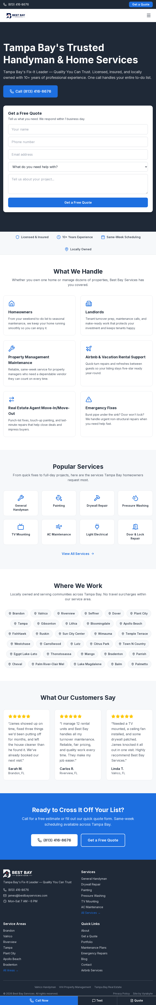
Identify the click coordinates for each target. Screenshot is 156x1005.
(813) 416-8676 (57, 840)
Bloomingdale (100, 623)
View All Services (75, 554)
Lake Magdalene (90, 664)
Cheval (17, 664)
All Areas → (10, 970)
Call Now (41, 1000)
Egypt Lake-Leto (25, 654)
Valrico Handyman (45, 987)
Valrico (43, 613)
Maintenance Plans (93, 947)
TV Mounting (90, 901)
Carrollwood (52, 643)
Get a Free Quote (78, 202)
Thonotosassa (61, 654)
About (85, 930)
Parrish (141, 654)
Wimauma (105, 633)
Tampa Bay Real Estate (108, 987)
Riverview (68, 613)
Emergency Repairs (94, 953)
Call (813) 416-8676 (33, 91)
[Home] (15, 15)
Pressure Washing (93, 895)
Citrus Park (101, 643)
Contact (86, 964)
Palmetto (141, 664)
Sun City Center (74, 633)
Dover (116, 613)
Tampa (23, 623)
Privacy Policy (121, 993)
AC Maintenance (92, 907)
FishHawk (19, 633)
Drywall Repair (91, 884)
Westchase (22, 643)
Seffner (93, 613)
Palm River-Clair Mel (50, 664)
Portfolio (87, 942)
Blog (84, 959)
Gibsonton (48, 623)
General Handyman (94, 878)
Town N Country (134, 643)
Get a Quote (141, 4)
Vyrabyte (147, 993)
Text (99, 1000)
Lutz (77, 643)
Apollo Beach (133, 623)
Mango (90, 654)
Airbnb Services (92, 970)
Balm (118, 664)
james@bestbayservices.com (27, 895)
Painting (86, 890)
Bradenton (115, 654)
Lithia (73, 623)
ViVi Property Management (75, 987)
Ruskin (44, 633)
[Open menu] (149, 15)
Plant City (141, 613)
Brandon (19, 613)
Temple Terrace (137, 633)
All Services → (91, 912)
